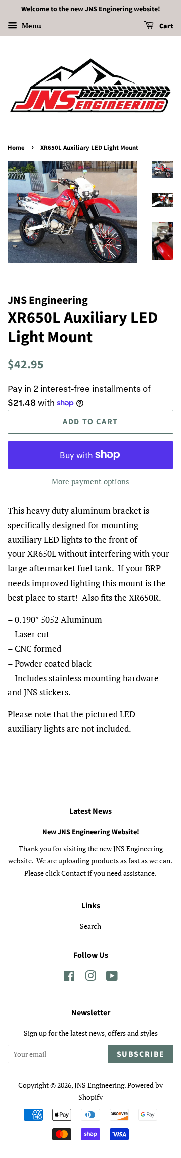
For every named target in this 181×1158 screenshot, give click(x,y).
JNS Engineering (99, 1085)
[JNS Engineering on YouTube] (112, 977)
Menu (30, 25)
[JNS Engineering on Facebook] (69, 977)
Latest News (90, 811)
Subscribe (141, 1054)
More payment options (90, 481)
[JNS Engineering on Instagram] (90, 977)
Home (16, 147)
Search (90, 926)
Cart (165, 26)
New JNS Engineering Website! (90, 831)
